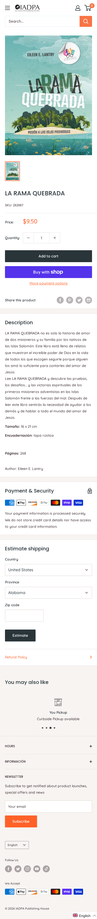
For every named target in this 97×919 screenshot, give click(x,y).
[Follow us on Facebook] (8, 868)
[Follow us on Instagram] (27, 868)
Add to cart (48, 256)
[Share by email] (88, 300)
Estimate (20, 635)
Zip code (12, 605)
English (13, 845)
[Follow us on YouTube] (36, 868)
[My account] (77, 8)
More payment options (49, 283)
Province (12, 582)
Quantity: (12, 238)
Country (11, 559)
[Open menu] (7, 8)
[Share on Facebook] (60, 300)
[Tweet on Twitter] (79, 300)
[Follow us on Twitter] (17, 868)
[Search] (86, 21)
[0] (88, 8)
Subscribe (21, 821)
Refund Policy (16, 657)
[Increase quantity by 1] (54, 238)
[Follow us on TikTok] (46, 868)
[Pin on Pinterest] (69, 300)
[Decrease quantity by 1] (28, 238)
